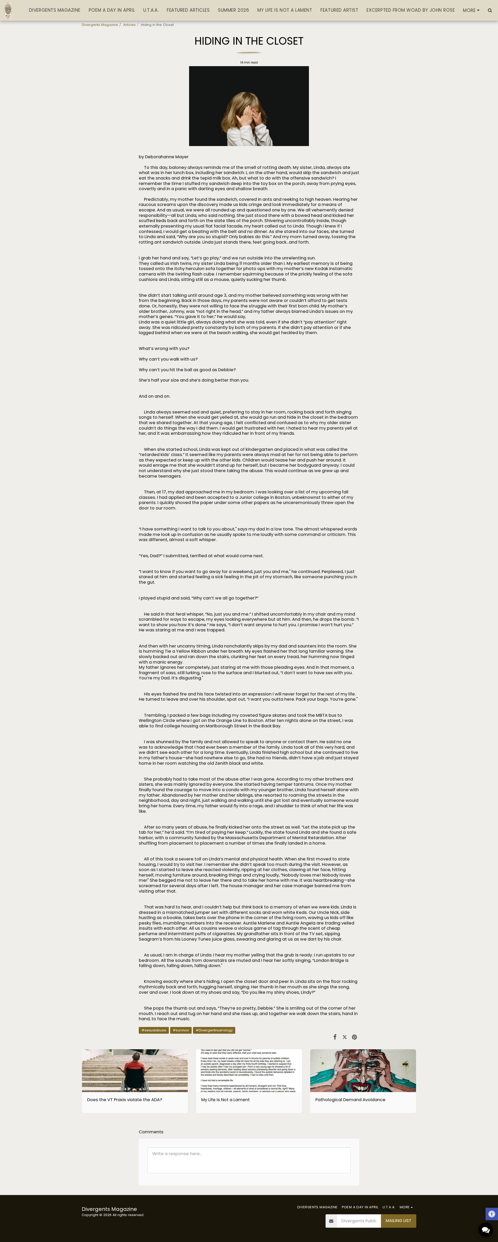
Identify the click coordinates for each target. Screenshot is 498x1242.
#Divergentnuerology (214, 1030)
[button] (490, 10)
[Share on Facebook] (335, 1036)
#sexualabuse (153, 1030)
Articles (129, 24)
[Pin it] (354, 1036)
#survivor (181, 1030)
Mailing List (398, 1221)
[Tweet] (344, 1036)
